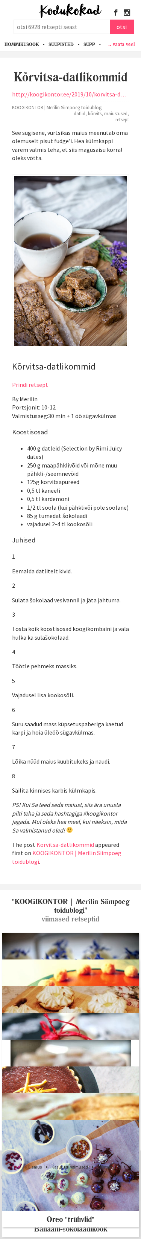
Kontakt (105, 1167)
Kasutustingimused (70, 1167)
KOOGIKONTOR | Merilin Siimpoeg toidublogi (57, 107)
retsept (122, 119)
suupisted (61, 44)
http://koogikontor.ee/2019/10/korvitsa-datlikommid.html (70, 94)
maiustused (115, 113)
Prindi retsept (30, 384)
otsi (122, 27)
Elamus (35, 1167)
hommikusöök (22, 44)
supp (89, 44)
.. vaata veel (121, 44)
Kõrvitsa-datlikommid (65, 844)
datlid (79, 113)
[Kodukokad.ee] (70, 11)
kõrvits (95, 113)
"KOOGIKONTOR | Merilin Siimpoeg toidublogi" (70, 906)
